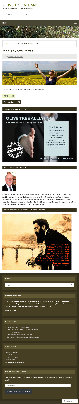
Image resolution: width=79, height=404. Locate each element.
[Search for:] (17, 14)
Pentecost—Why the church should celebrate (23, 337)
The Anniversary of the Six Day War (19, 335)
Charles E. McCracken (15, 57)
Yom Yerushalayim (13, 332)
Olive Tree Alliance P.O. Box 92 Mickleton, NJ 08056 (12, 354)
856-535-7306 (10, 360)
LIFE (18, 102)
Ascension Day (9, 102)
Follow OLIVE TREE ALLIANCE (15, 372)
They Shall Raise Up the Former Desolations (22, 330)
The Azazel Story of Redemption (18, 327)
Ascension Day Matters (17, 51)
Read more (9, 96)
